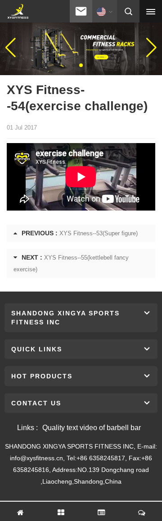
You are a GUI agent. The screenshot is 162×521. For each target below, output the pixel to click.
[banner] (81, 47)
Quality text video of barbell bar (91, 427)
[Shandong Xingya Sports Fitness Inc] (18, 12)
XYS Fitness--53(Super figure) (98, 233)
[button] (74, 65)
